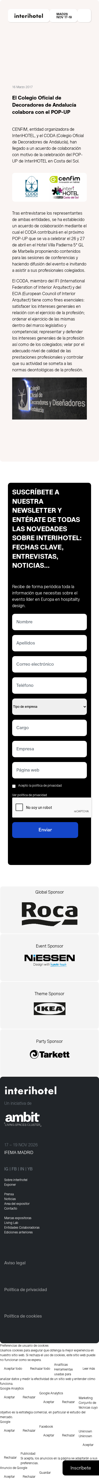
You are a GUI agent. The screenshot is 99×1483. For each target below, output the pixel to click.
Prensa (9, 1194)
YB (30, 1169)
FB (14, 1169)
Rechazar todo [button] (40, 1368)
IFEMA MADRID (18, 1153)
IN (22, 1169)
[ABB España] (50, 960)
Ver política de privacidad (29, 795)
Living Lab (11, 1222)
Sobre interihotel (15, 1180)
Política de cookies (23, 1316)
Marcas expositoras (17, 1218)
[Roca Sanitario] (50, 914)
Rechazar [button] (29, 1397)
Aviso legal (15, 1263)
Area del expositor (17, 1203)
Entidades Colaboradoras (22, 1227)
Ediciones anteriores (18, 1232)
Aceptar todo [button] (13, 1368)
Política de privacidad (25, 1290)
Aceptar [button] (9, 1397)
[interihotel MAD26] (28, 15)
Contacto (10, 1208)
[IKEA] (49, 1011)
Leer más (89, 1368)
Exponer (10, 1184)
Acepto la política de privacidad (40, 785)
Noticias (10, 1199)
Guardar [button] (45, 1472)
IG (6, 1169)
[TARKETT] (49, 1056)
